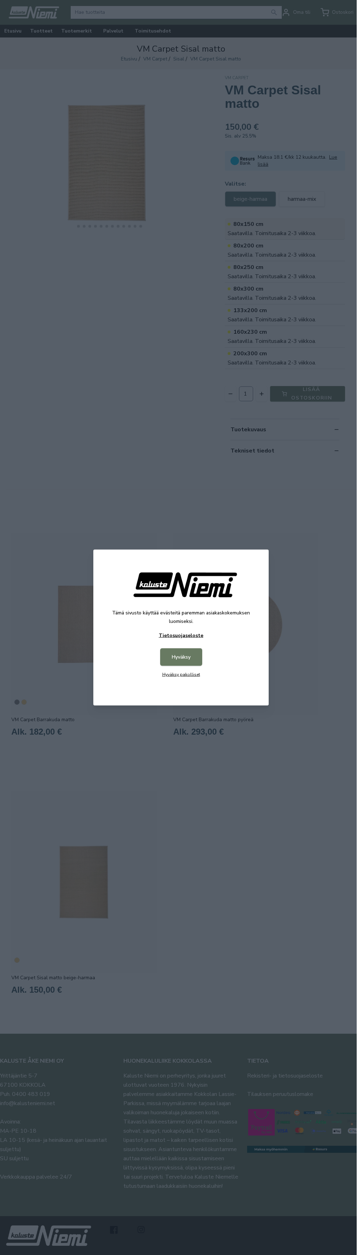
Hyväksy (181, 657)
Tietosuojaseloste (181, 635)
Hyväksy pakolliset (181, 674)
